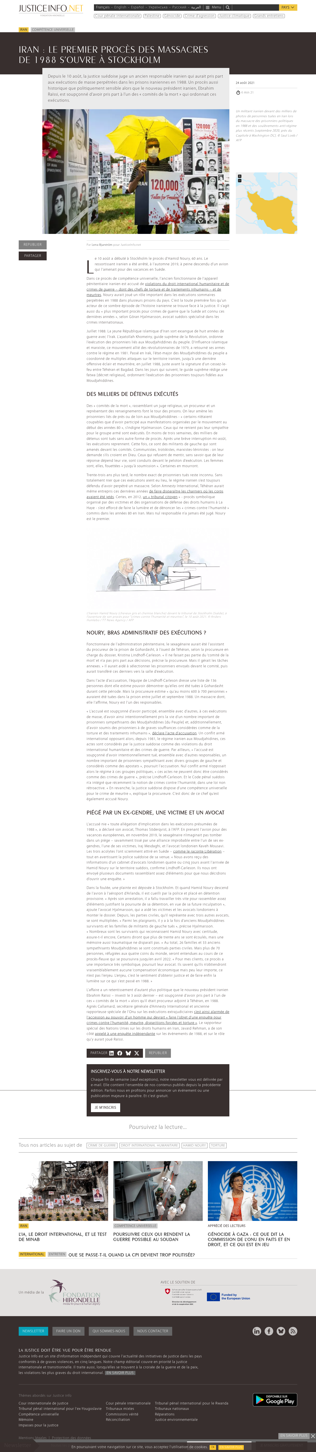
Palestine (152, 16)
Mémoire (26, 1420)
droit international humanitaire (149, 1145)
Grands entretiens (269, 16)
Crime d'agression (200, 16)
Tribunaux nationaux (172, 1409)
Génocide (172, 16)
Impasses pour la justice (38, 1425)
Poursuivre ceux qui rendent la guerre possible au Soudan (151, 1236)
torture (218, 1145)
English (120, 7)
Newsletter (33, 1331)
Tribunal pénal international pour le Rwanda (192, 1403)
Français (103, 7)
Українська (158, 7)
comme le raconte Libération (197, 851)
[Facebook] (269, 1331)
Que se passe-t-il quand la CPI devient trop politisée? (132, 1254)
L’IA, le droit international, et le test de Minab (63, 1236)
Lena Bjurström (102, 245)
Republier (33, 245)
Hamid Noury (194, 1145)
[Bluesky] (281, 1331)
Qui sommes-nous (109, 1331)
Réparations (165, 1414)
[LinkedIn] (257, 1331)
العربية (196, 7)
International (32, 1254)
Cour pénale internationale (117, 16)
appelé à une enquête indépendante (125, 1034)
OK (213, 1447)
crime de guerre (102, 1145)
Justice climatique (234, 16)
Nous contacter (152, 1331)
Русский (179, 7)
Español (137, 7)
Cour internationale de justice (43, 1403)
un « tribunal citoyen (160, 497)
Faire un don (68, 1331)
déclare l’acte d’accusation (174, 733)
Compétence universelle (53, 30)
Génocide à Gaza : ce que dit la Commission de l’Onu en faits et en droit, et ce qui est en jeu (249, 1238)
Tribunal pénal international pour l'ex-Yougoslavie (60, 1409)
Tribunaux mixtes (120, 1409)
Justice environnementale (176, 1420)
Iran (23, 30)
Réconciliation (118, 1420)
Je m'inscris (105, 1108)
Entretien (57, 1254)
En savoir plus (231, 1447)
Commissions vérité (122, 1414)
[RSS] (293, 1331)
